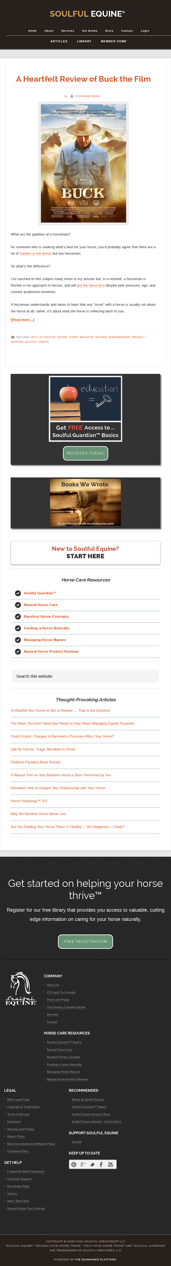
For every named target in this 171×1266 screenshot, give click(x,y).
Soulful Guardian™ (40, 593)
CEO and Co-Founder (61, 992)
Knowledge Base (18, 1186)
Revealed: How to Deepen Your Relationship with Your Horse (58, 788)
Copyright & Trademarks (23, 1106)
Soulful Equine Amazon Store (91, 1114)
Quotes (31, 341)
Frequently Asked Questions (25, 1171)
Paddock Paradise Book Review (35, 762)
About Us (53, 985)
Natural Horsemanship (112, 337)
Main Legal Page (18, 1099)
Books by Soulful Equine (88, 1099)
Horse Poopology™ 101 (29, 801)
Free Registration (85, 941)
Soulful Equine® (87, 13)
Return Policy (16, 1136)
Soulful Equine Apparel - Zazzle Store (96, 1121)
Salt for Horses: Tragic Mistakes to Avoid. (43, 749)
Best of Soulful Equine (49, 337)
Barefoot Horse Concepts (46, 617)
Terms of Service (18, 1114)
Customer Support (19, 1179)
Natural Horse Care (41, 605)
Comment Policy (18, 1151)
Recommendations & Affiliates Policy (31, 1144)
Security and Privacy (20, 1129)
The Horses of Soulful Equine (66, 1007)
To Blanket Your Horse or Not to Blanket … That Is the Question (60, 711)
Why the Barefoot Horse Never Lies (38, 814)
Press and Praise (58, 999)
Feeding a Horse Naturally (46, 628)
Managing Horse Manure (45, 640)
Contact (52, 1022)
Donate (77, 1141)
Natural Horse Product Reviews (51, 652)
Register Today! (85, 453)
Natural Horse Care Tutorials (26, 1208)
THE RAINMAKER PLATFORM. (96, 1259)
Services (52, 1014)
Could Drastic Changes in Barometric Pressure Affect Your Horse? (62, 736)
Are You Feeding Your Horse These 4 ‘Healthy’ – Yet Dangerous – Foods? (67, 827)
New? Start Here (18, 1201)
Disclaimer (14, 1121)
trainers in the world (35, 253)
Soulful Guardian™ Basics (64, 1042)
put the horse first (91, 285)
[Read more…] (22, 320)
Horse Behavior (81, 337)
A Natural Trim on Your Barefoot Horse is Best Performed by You (61, 775)
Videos (43, 341)
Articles (12, 1193)
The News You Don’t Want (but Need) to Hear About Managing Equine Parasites (73, 723)
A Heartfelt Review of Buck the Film (83, 79)
